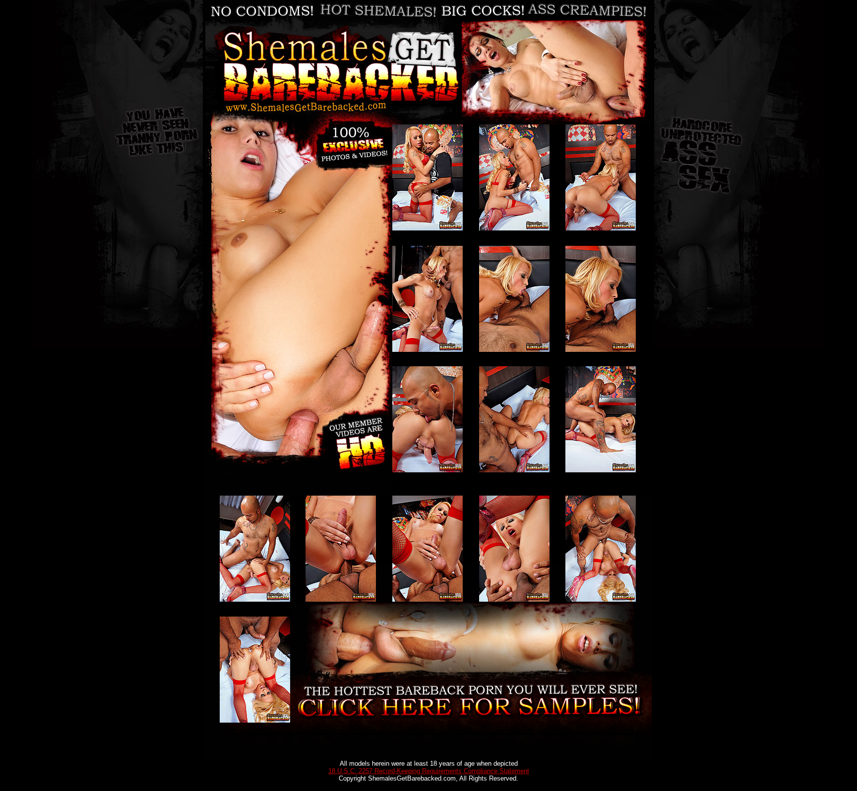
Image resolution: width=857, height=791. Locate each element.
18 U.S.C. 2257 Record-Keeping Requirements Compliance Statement (428, 771)
